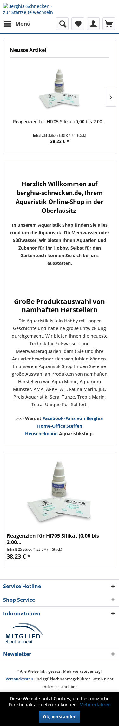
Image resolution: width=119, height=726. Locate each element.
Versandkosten (19, 679)
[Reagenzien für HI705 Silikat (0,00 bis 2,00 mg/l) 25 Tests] (59, 90)
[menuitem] (17, 23)
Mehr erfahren (95, 705)
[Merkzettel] (77, 23)
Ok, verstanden (59, 717)
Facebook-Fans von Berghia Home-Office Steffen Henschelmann (64, 426)
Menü (22, 23)
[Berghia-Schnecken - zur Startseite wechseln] (31, 8)
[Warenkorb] (108, 23)
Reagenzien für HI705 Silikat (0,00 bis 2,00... (59, 122)
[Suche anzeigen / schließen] (62, 23)
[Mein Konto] (93, 23)
